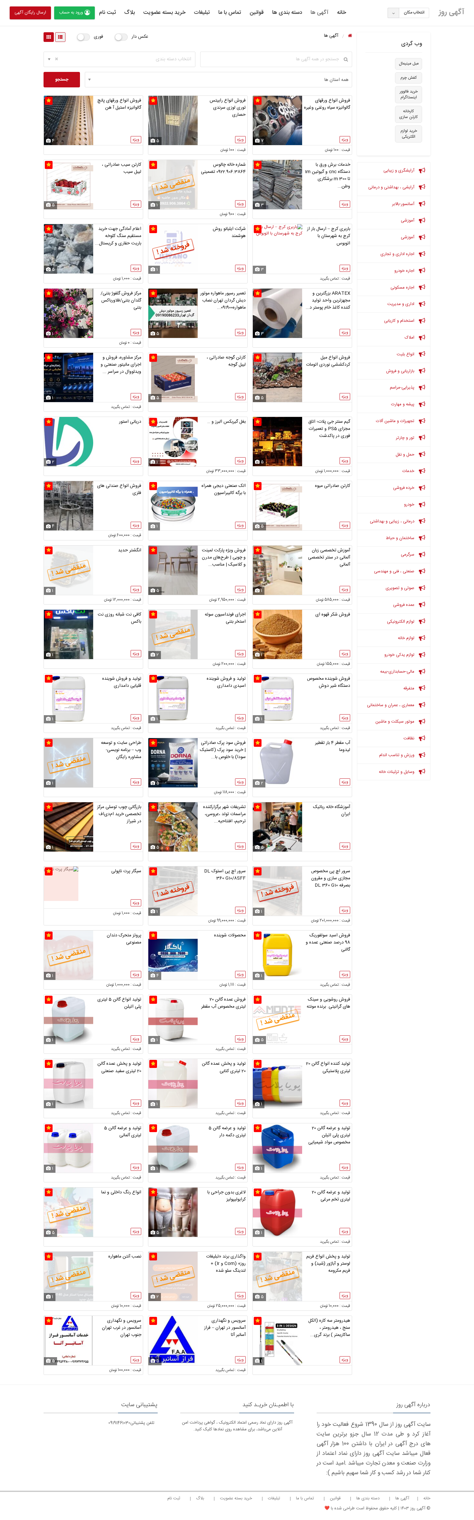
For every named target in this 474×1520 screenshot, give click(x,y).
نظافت (409, 738)
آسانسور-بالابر (404, 204)
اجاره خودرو (405, 270)
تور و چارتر (406, 437)
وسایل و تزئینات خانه (397, 771)
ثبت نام (107, 12)
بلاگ (129, 12)
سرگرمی (408, 554)
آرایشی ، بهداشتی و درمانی (392, 187)
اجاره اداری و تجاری (398, 254)
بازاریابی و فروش (401, 371)
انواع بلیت (406, 354)
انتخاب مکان (414, 12)
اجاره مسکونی (403, 287)
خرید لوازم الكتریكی (408, 134)
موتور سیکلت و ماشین (395, 721)
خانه (341, 12)
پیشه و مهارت (403, 404)
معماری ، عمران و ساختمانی (391, 705)
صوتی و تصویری (401, 588)
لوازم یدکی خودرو (400, 654)
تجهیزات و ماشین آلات (396, 421)
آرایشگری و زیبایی (399, 170)
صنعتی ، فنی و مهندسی (395, 571)
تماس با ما (229, 12)
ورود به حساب (71, 12)
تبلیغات (202, 12)
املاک (410, 337)
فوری (98, 37)
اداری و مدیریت (401, 304)
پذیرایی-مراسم (403, 387)
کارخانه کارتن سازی (408, 114)
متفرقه (409, 688)
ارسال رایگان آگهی (30, 12)
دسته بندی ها (287, 12)
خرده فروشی (404, 487)
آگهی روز (451, 12)
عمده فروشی (404, 604)
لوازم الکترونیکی (401, 621)
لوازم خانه (407, 638)
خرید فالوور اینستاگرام (409, 94)
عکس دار (140, 37)
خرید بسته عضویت (164, 12)
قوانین (257, 12)
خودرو (410, 504)
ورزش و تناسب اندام (397, 755)
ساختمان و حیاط (401, 538)
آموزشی (408, 220)
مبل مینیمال (409, 63)
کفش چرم (408, 77)
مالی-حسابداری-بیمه (398, 671)
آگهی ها (320, 12)
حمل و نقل (406, 454)
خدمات (409, 471)
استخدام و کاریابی (400, 320)
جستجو (61, 80)
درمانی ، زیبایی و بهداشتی (393, 521)
